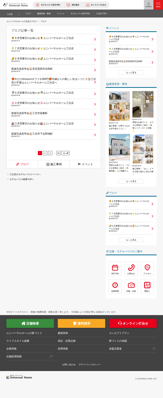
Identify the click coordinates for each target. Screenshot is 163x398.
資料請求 (75, 4)
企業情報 (11, 348)
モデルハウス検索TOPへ (22, 179)
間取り (147, 291)
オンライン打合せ (98, 4)
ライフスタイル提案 (17, 341)
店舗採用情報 (14, 356)
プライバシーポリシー (89, 364)
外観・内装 (131, 291)
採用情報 (63, 348)
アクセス (147, 273)
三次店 (10, 14)
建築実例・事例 (44, 13)
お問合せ (131, 273)
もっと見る (131, 72)
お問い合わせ (69, 364)
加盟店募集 (115, 348)
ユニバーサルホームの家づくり (24, 333)
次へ (65, 153)
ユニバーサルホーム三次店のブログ (21, 21)
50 (58, 153)
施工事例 (56, 164)
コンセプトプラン (119, 333)
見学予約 (115, 273)
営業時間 (115, 291)
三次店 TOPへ (102, 13)
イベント (60, 13)
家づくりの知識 (118, 341)
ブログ (28, 13)
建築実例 (63, 333)
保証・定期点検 (67, 341)
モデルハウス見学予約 (50, 4)
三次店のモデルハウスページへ (25, 174)
